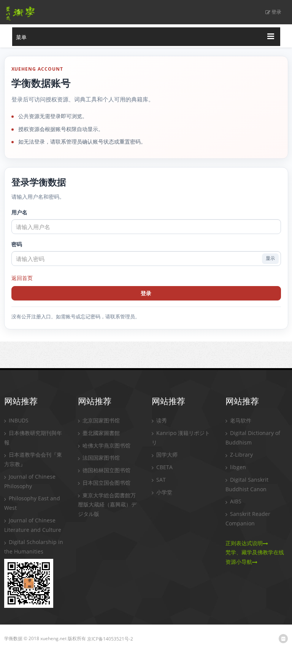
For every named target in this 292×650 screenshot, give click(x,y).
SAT (160, 479)
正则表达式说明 (244, 543)
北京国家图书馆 (100, 420)
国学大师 (166, 454)
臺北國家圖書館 (100, 432)
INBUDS (18, 420)
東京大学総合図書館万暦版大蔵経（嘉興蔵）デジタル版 (107, 505)
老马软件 (240, 420)
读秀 (161, 420)
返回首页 (22, 278)
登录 (276, 11)
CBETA (164, 467)
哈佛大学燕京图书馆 (105, 445)
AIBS (235, 501)
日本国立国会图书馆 (105, 482)
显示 (270, 258)
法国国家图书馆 (100, 457)
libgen (237, 467)
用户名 (19, 212)
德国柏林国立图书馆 (105, 470)
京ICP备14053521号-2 (110, 639)
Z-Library (241, 454)
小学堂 (163, 492)
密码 (16, 244)
